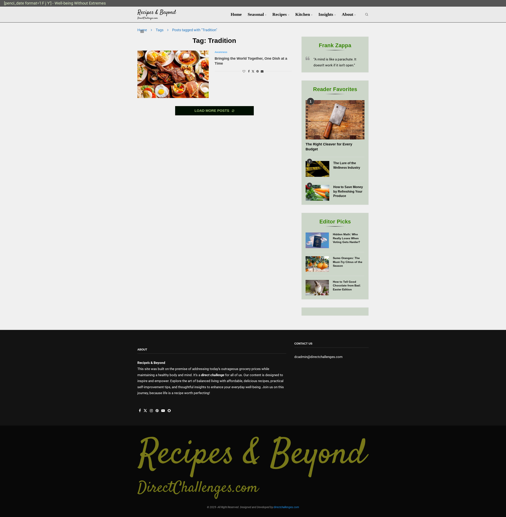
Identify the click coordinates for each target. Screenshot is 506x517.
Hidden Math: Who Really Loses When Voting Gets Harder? (346, 238)
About (347, 14)
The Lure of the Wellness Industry (346, 165)
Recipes (279, 14)
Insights (325, 14)
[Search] (367, 14)
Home (236, 14)
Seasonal (256, 14)
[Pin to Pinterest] (257, 71)
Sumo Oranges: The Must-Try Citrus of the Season (347, 261)
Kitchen (302, 14)
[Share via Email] (262, 71)
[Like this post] (244, 71)
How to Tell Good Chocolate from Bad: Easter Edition (347, 285)
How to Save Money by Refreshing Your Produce (348, 191)
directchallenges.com (286, 507)
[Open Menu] (142, 32)
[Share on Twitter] (253, 71)
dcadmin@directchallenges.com (318, 357)
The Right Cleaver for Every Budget (329, 146)
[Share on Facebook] (249, 71)
